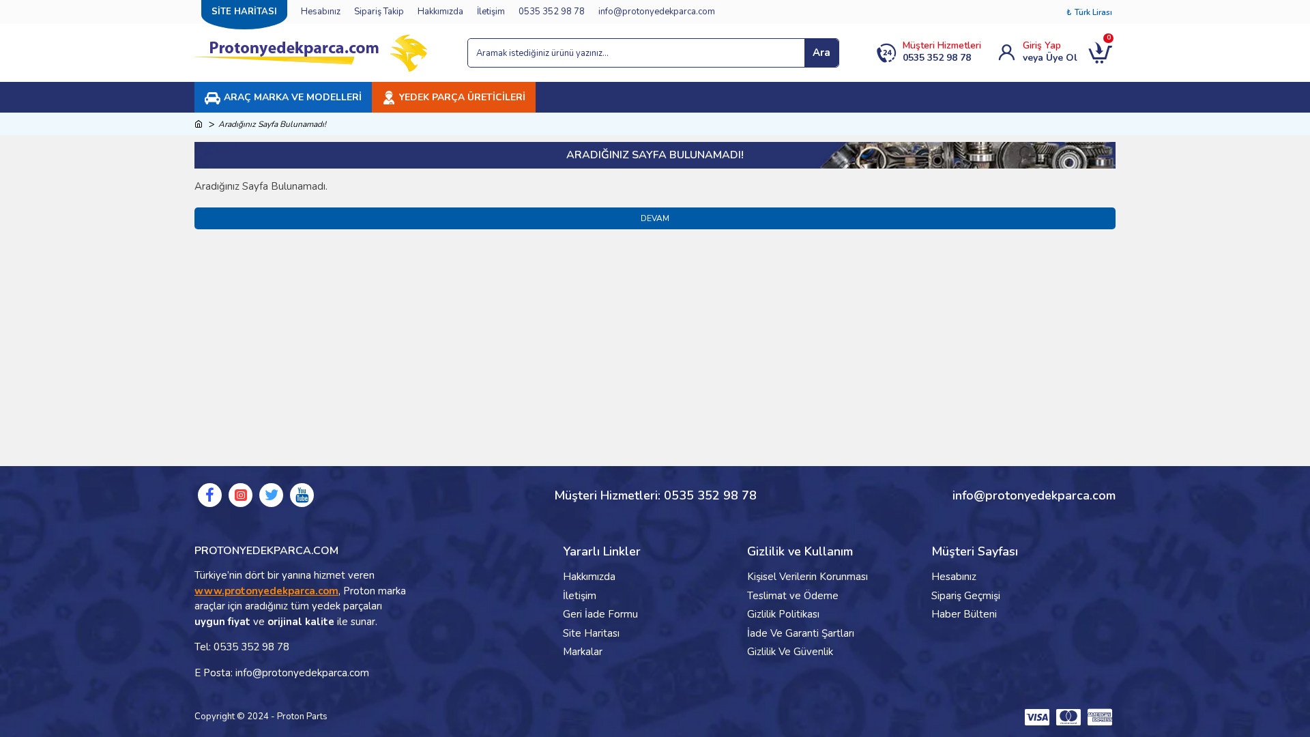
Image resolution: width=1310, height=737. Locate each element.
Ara (821, 52)
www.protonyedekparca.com (266, 591)
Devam (655, 218)
